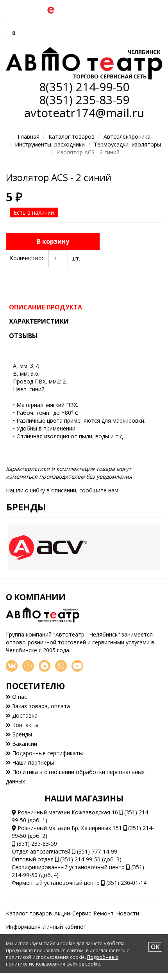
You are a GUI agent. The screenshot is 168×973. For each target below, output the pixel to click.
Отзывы (23, 335)
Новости (127, 913)
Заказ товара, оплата (40, 706)
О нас (19, 696)
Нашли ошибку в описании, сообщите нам (62, 490)
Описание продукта (45, 307)
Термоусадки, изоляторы (127, 144)
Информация (23, 926)
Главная (28, 136)
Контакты (24, 725)
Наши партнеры (32, 762)
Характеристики (39, 321)
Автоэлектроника (127, 136)
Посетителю (35, 685)
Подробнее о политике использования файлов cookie (62, 960)
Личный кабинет (64, 926)
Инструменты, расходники (50, 144)
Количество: (26, 258)
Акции (62, 913)
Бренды (26, 506)
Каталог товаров (71, 136)
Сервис (81, 913)
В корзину (53, 241)
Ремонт (103, 913)
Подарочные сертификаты (47, 753)
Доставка (24, 715)
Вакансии (24, 743)
